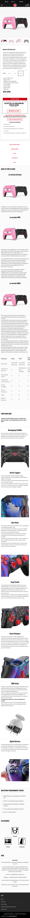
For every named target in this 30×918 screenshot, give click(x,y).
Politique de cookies (8, 914)
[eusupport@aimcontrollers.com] (6, 2)
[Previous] (3, 22)
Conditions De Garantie (20, 913)
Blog (2, 899)
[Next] (27, 22)
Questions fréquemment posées (8, 906)
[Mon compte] (26, 5)
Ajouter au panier (15, 99)
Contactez (3, 901)
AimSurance (4, 909)
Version (4, 73)
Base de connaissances (9, 126)
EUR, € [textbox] (13, 2)
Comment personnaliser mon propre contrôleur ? (15, 133)
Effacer (25, 70)
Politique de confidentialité (20, 914)
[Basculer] (2, 796)
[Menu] (2, 5)
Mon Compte (4, 904)
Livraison (6, 131)
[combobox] (13, 1)
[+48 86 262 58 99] (8, 2)
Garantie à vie (7, 124)
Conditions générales (9, 913)
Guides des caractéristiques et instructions (14, 128)
